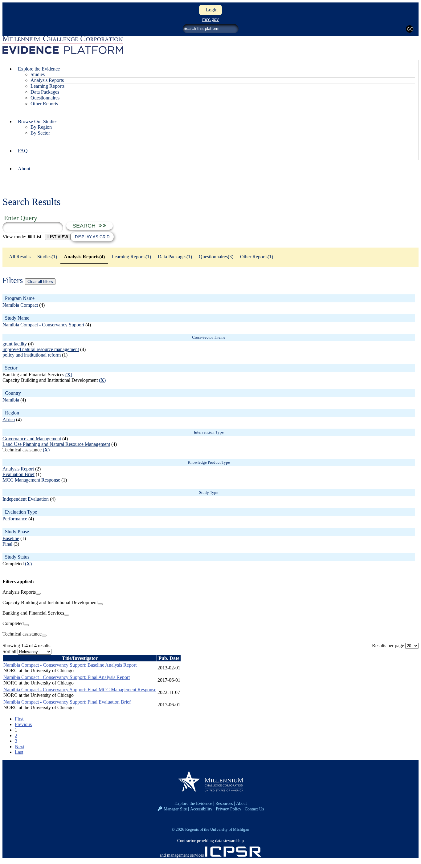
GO (410, 28)
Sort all (9, 651)
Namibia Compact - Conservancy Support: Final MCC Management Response (79, 689)
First (19, 718)
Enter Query (20, 218)
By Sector (40, 132)
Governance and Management (31, 438)
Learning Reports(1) (131, 256)
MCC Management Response (31, 479)
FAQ (23, 150)
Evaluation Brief (18, 474)
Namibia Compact (20, 305)
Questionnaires (45, 97)
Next (19, 746)
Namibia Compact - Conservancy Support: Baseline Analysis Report (70, 665)
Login (210, 9)
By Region (41, 127)
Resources (224, 803)
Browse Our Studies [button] (37, 121)
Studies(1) (47, 256)
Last (19, 752)
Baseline (10, 538)
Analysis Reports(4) (84, 256)
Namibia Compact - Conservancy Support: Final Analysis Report (66, 677)
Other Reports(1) (256, 256)
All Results (20, 256)
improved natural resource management (40, 349)
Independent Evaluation (25, 499)
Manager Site (175, 808)
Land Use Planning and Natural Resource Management (56, 444)
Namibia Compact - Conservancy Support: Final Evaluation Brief (67, 702)
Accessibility (201, 808)
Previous (23, 724)
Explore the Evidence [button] (39, 68)
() (68, 374)
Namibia (10, 399)
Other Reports (44, 103)
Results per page (388, 645)
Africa (8, 419)
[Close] (38, 594)
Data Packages (45, 92)
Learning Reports (47, 86)
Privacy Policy (228, 808)
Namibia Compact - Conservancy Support (43, 324)
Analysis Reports (47, 80)
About (24, 168)
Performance (14, 518)
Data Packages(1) (175, 256)
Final (7, 544)
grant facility (14, 343)
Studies (38, 74)
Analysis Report (18, 468)
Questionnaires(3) (216, 256)
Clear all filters (40, 281)
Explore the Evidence (193, 803)
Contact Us (254, 808)
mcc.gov (210, 19)
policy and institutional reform (31, 354)
